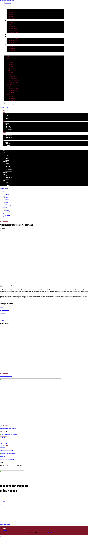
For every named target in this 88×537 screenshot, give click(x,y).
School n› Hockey (13, 32)
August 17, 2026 (2, 456)
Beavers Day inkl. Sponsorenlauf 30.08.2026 (7, 459)
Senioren (11, 16)
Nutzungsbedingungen (54, 532)
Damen (11, 12)
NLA (10, 10)
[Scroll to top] (1, 536)
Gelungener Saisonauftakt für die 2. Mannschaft (8, 428)
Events (8, 37)
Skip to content (2, 1)
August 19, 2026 (2, 447)
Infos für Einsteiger (14, 30)
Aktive (8, 8)
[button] (34, 53)
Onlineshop (10, 34)
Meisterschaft (5, 221)
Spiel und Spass (13, 26)
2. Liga (11, 14)
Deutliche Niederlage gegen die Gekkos (6, 376)
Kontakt (11, 47)
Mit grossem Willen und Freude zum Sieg (6, 450)
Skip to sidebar (7, 1)
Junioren (11, 22)
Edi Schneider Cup (13, 41)
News (8, 6)
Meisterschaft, (2, 436)
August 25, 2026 (2, 438)
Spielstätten (12, 49)
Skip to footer (12, 1)
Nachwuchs (10, 20)
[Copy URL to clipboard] (5, 300)
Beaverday (12, 43)
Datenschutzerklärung (47, 532)
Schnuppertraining (13, 28)
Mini (10, 24)
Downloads (12, 51)
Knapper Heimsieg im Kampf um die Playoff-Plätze (8, 440)
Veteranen (11, 18)
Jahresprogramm (13, 39)
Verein (8, 45)
